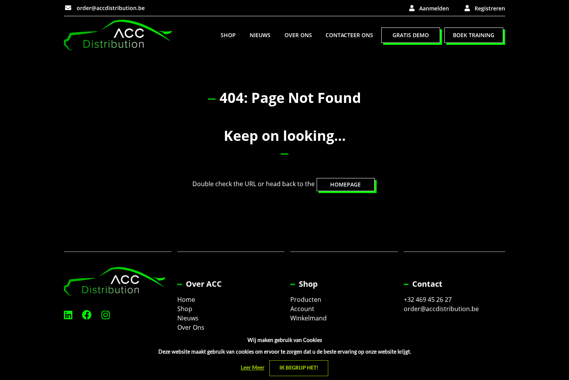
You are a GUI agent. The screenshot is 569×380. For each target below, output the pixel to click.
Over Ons (298, 35)
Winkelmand (308, 318)
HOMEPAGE (345, 184)
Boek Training (473, 35)
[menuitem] (228, 35)
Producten (305, 299)
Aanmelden (434, 8)
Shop (228, 35)
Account (302, 309)
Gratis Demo (410, 35)
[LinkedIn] (68, 314)
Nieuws (260, 35)
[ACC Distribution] (118, 34)
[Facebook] (87, 314)
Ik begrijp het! (298, 368)
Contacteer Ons (349, 35)
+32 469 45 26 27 (428, 299)
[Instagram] (105, 314)
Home (186, 299)
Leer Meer (252, 368)
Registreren (490, 8)
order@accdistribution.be (110, 8)
